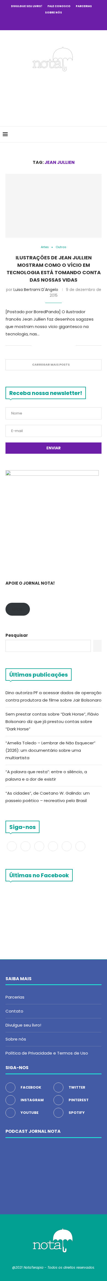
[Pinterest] (53, 22)
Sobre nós (53, 12)
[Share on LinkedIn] (59, 345)
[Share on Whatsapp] (65, 345)
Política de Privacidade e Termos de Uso (46, 1053)
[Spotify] (68, 22)
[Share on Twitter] (48, 345)
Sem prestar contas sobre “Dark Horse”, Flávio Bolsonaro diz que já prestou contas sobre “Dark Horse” (52, 721)
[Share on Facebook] (42, 345)
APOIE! (18, 609)
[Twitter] (38, 22)
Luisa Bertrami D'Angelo (35, 289)
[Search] (101, 134)
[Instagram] (46, 22)
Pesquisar (16, 635)
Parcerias (84, 6)
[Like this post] (35, 345)
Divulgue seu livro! (26, 6)
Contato (14, 1011)
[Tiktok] (75, 22)
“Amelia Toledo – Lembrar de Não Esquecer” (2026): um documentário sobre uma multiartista (50, 750)
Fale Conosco (59, 6)
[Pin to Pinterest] (54, 345)
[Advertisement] (55, 97)
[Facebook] (31, 22)
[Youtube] (61, 22)
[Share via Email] (71, 345)
